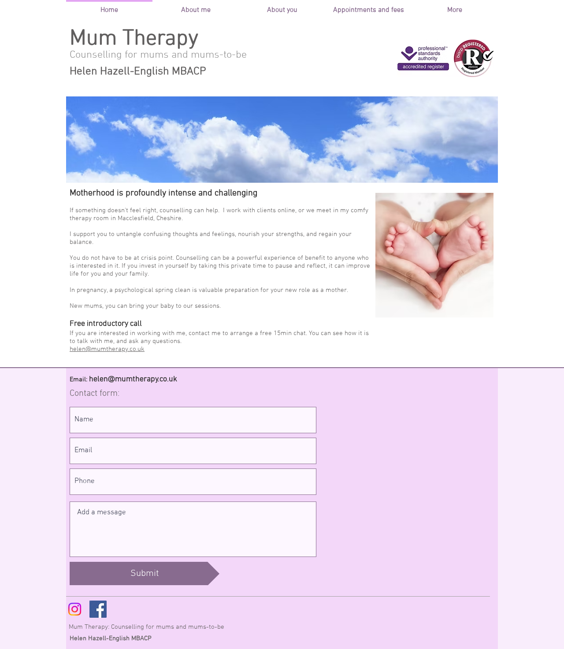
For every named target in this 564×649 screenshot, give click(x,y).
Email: (78, 380)
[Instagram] (74, 609)
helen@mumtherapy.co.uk (107, 349)
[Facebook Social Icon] (98, 609)
